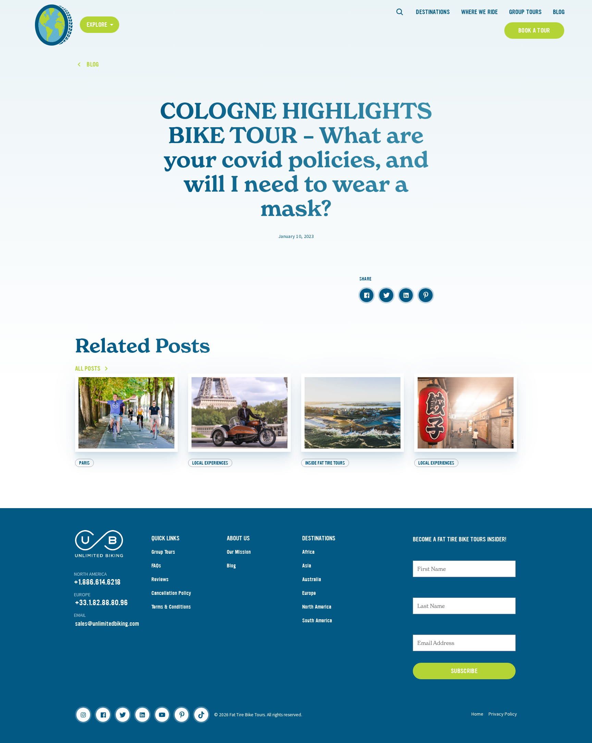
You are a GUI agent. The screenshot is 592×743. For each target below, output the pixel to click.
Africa (308, 551)
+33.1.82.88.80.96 (101, 603)
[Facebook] (103, 714)
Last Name (428, 590)
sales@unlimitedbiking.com (107, 624)
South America (317, 620)
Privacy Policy (503, 714)
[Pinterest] (181, 714)
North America (316, 606)
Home (477, 714)
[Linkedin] (142, 714)
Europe (309, 593)
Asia (306, 565)
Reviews (160, 579)
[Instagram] (83, 714)
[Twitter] (122, 714)
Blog (559, 12)
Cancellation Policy (171, 593)
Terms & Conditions (171, 606)
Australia (311, 579)
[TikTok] (201, 714)
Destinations (432, 12)
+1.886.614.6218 (97, 582)
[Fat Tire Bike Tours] (54, 24)
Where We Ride (479, 12)
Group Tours (525, 12)
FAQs (156, 565)
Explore (97, 25)
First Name (428, 553)
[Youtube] (162, 714)
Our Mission (239, 551)
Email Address (433, 627)
